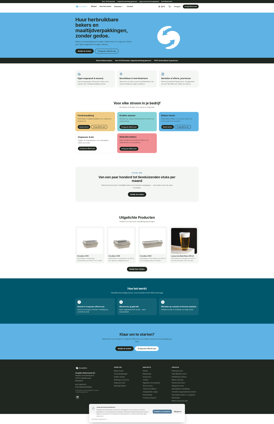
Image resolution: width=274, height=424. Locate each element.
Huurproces (147, 377)
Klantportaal (147, 374)
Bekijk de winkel (84, 51)
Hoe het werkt (105, 6)
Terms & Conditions (149, 389)
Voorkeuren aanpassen (98, 419)
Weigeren (177, 411)
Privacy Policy (148, 386)
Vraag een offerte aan (107, 51)
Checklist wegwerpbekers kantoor (184, 392)
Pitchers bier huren (178, 383)
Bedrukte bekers (120, 386)
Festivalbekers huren (179, 374)
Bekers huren (119, 371)
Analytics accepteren (162, 411)
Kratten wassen (119, 377)
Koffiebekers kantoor (179, 377)
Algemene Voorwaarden (151, 383)
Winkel (94, 6)
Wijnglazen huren (178, 386)
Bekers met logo (177, 380)
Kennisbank (176, 398)
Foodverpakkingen (120, 374)
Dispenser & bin (119, 383)
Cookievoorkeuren (149, 398)
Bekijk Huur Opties (137, 269)
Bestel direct (84, 127)
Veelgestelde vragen (150, 392)
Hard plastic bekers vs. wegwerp (183, 395)
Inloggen (177, 6)
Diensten (117, 6)
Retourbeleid (147, 395)
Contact (130, 6)
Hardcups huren (177, 371)
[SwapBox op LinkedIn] (77, 397)
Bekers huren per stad (180, 401)
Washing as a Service (121, 380)
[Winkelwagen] (169, 6)
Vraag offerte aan (191, 6)
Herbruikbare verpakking (181, 389)
